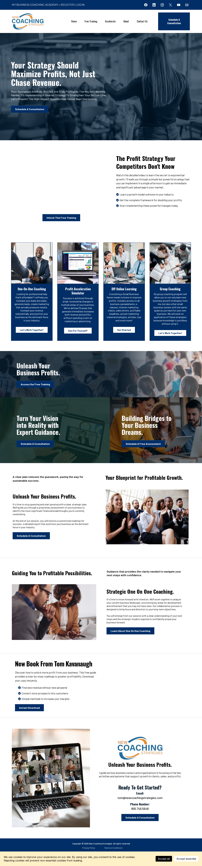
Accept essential (186, 858)
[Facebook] (146, 5)
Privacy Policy (88, 848)
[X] (170, 5)
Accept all (164, 858)
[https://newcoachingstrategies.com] (28, 21)
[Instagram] (162, 5)
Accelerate (110, 21)
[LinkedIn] (154, 5)
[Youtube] (179, 5)
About (126, 21)
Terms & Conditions (113, 848)
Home (74, 21)
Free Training (91, 21)
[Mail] (187, 5)
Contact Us (142, 21)
